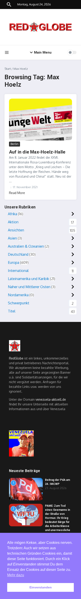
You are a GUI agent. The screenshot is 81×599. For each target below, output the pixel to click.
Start (7, 68)
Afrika (12, 214)
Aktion (13, 222)
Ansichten (16, 230)
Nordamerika (18, 295)
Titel (11, 311)
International (18, 270)
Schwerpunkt (18, 303)
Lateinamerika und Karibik (28, 278)
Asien (12, 238)
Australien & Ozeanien (26, 246)
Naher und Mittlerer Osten (29, 287)
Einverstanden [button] (40, 587)
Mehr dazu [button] (15, 575)
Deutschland (18, 254)
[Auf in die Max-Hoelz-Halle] (40, 120)
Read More (17, 193)
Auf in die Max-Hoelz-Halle (37, 152)
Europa (13, 262)
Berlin (14, 144)
